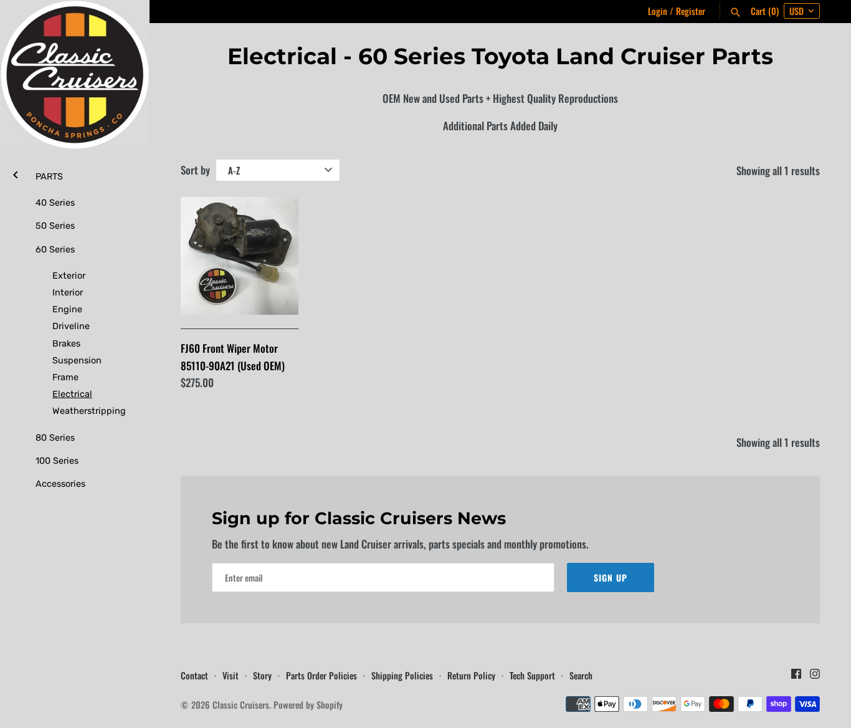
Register (690, 10)
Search (580, 675)
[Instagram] (815, 676)
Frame (65, 377)
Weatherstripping (84, 410)
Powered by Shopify (308, 704)
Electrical (72, 394)
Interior (67, 292)
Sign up (610, 577)
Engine (67, 309)
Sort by (195, 170)
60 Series (55, 249)
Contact (194, 675)
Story (262, 675)
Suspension (77, 360)
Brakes (66, 343)
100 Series (57, 460)
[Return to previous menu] (15, 173)
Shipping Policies (402, 675)
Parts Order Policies (321, 675)
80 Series (55, 437)
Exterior (68, 275)
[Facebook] (796, 676)
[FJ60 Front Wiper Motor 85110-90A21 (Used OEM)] (239, 256)
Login (657, 10)
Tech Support (532, 675)
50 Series (55, 225)
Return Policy (471, 675)
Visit (230, 675)
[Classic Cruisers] (75, 75)
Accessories (60, 483)
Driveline (71, 326)
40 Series (55, 202)
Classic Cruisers (240, 704)
